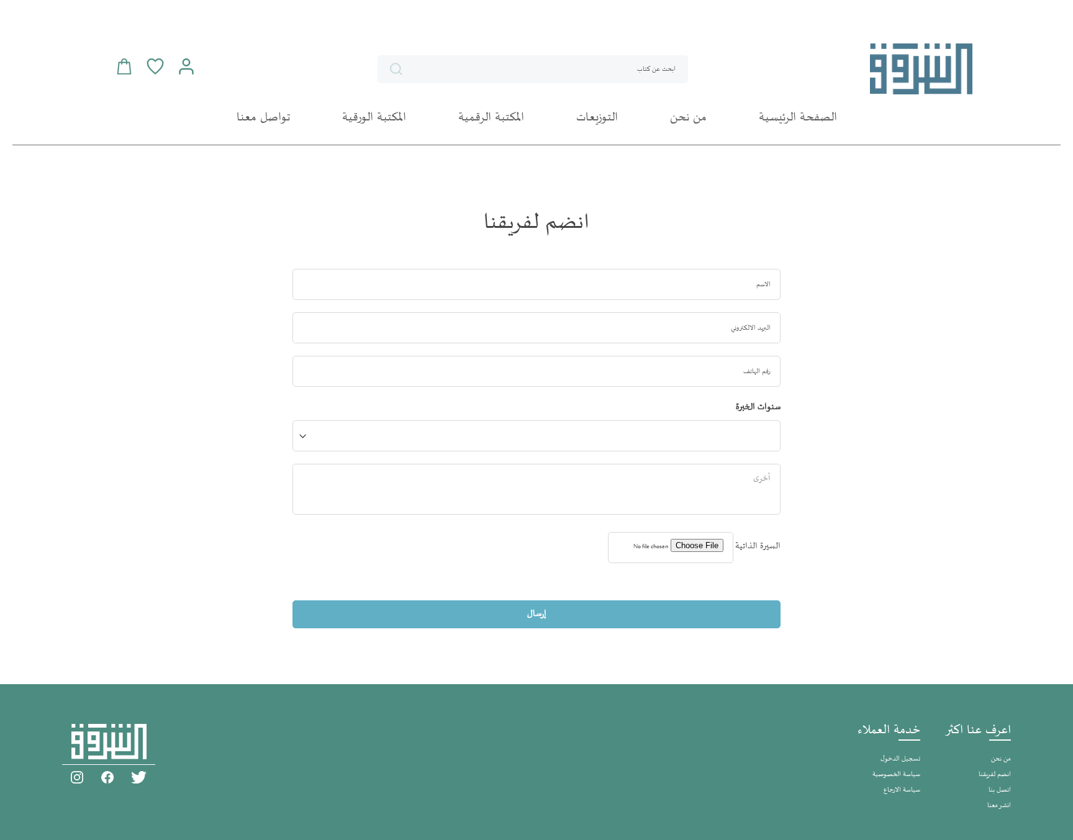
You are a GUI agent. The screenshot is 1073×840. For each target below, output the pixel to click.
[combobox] (533, 69)
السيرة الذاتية (758, 546)
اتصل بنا (1000, 790)
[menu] (536, 118)
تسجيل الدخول (900, 759)
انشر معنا (999, 805)
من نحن (1001, 759)
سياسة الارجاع (902, 790)
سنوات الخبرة (758, 407)
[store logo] (921, 68)
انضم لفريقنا (995, 774)
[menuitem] (797, 118)
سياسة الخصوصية (896, 774)
